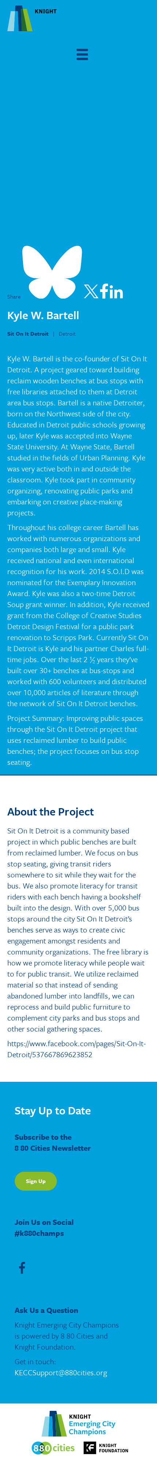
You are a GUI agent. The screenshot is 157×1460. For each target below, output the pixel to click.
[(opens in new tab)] (53, 1447)
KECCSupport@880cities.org (61, 1372)
